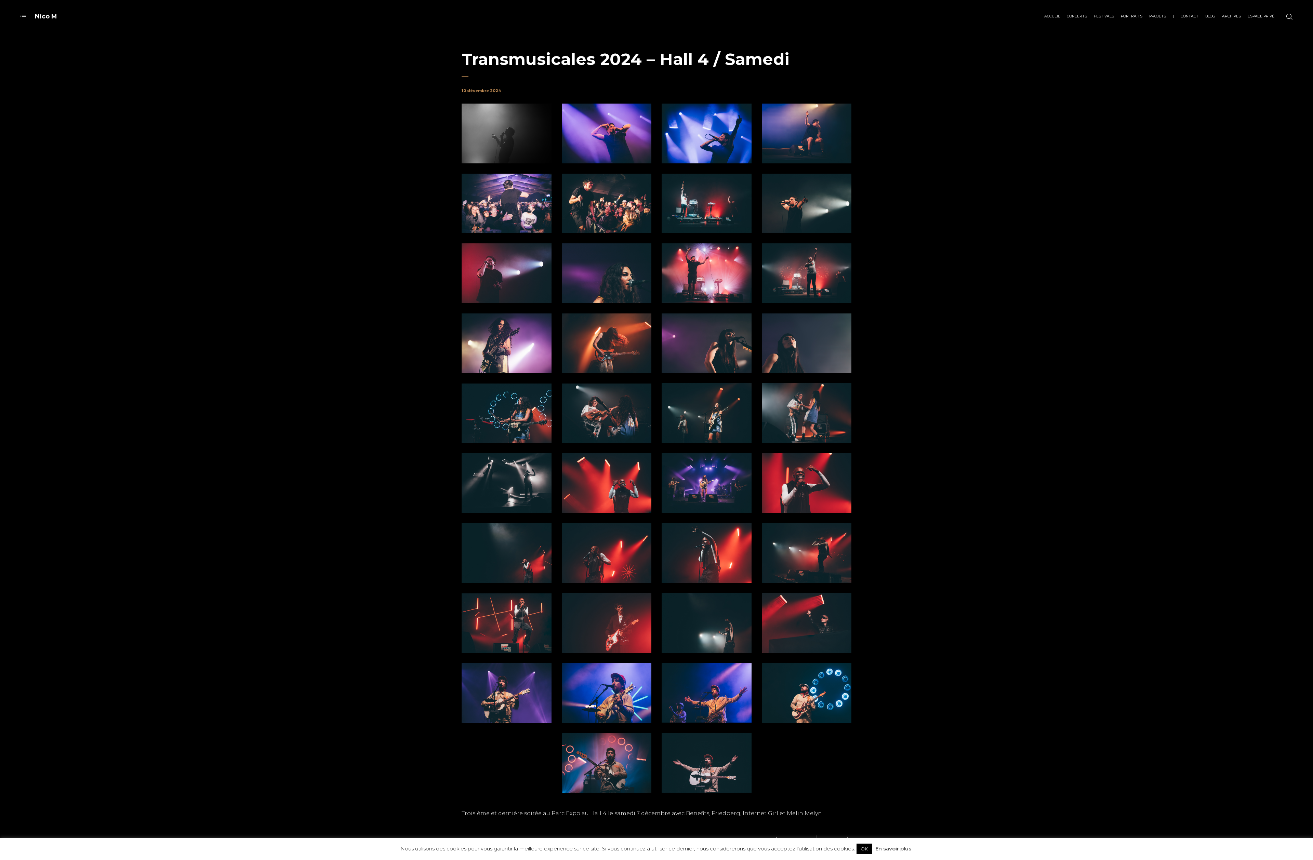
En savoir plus (893, 848)
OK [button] (864, 848)
